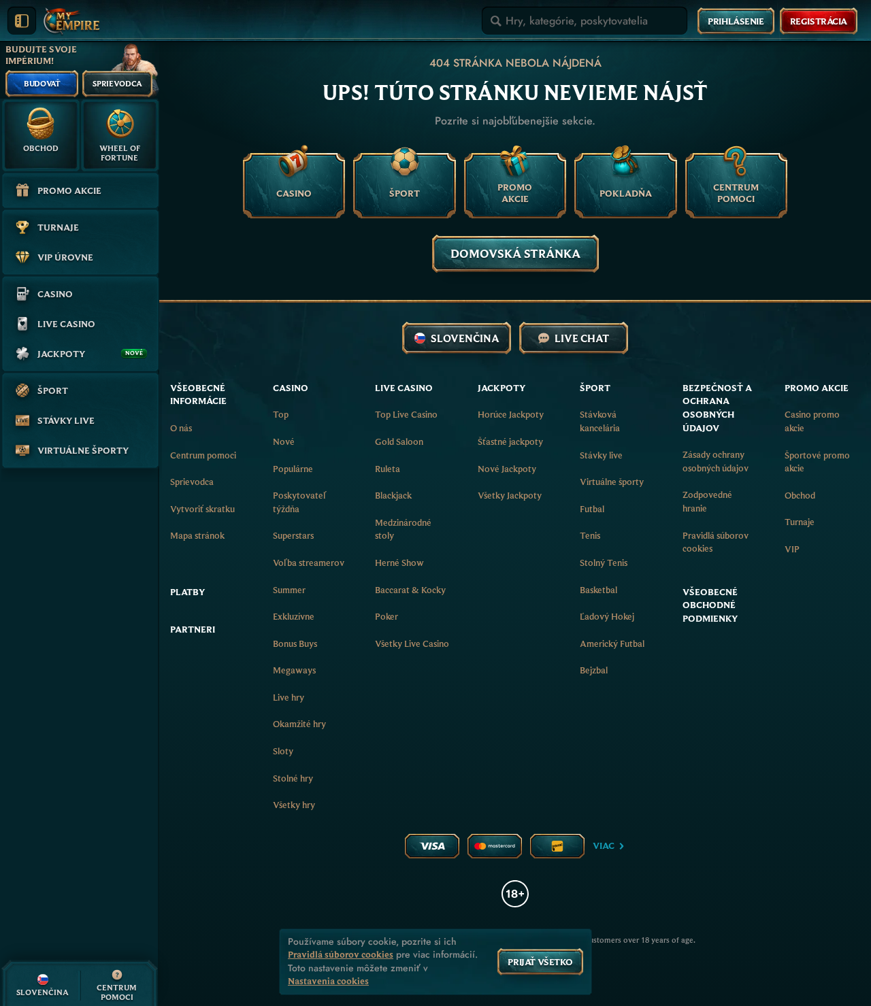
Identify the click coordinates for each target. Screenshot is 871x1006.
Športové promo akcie (817, 462)
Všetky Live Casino (412, 643)
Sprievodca (192, 481)
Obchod (800, 495)
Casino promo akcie (812, 421)
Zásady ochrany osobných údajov (716, 461)
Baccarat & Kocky (410, 590)
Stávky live (601, 455)
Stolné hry (293, 778)
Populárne (293, 469)
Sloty (283, 751)
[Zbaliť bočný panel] (21, 21)
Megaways (294, 670)
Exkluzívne (293, 616)
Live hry (288, 697)
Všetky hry (294, 805)
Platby (187, 592)
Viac (603, 845)
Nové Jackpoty (507, 469)
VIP (792, 549)
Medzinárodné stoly (403, 529)
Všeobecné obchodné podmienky (710, 605)
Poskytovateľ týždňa (299, 502)
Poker (386, 616)
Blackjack (393, 495)
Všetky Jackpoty (510, 495)
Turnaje (800, 522)
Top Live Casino (406, 414)
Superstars (293, 535)
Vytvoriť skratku (202, 509)
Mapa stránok (197, 535)
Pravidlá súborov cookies (716, 542)
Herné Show (399, 562)
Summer (289, 590)
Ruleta (387, 469)
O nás (181, 428)
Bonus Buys (295, 643)
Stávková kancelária (600, 421)
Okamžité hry (299, 724)
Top (281, 414)
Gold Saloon (399, 441)
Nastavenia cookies (328, 981)
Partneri (192, 629)
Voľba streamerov (308, 562)
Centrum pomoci (203, 455)
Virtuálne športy (612, 481)
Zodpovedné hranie (707, 501)
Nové (284, 441)
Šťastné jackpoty (510, 441)
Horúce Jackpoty (511, 414)
